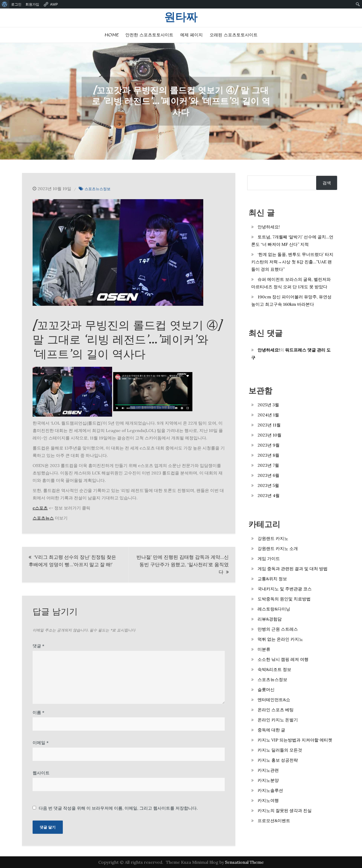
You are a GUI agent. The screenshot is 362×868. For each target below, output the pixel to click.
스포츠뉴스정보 (98, 188)
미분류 (264, 649)
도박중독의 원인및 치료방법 (284, 598)
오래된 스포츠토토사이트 (234, 35)
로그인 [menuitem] (16, 4)
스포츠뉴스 (43, 518)
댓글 (38, 645)
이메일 (40, 742)
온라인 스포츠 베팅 (276, 709)
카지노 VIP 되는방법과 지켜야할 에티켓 (295, 740)
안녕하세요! (269, 226)
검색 (327, 182)
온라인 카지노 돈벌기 (278, 719)
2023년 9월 (269, 445)
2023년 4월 (269, 495)
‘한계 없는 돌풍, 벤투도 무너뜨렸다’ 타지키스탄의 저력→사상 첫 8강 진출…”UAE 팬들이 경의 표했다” (292, 262)
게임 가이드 (269, 558)
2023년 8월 (268, 455)
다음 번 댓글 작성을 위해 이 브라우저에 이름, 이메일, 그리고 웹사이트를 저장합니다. (118, 808)
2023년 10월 (269, 435)
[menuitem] (4, 4)
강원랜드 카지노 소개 (278, 548)
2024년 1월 (268, 414)
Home (111, 35)
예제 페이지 (191, 35)
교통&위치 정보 (272, 578)
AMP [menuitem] (54, 4)
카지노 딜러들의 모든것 (280, 750)
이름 (38, 712)
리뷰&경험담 (270, 619)
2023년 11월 (269, 425)
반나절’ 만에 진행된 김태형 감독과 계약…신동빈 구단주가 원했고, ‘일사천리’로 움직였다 (182, 564)
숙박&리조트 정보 (274, 669)
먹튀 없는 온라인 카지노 (280, 639)
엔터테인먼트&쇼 (274, 699)
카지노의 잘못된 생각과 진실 (285, 810)
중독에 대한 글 (271, 729)
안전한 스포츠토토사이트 (149, 35)
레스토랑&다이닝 (274, 609)
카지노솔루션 (270, 790)
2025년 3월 (268, 404)
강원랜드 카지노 (273, 538)
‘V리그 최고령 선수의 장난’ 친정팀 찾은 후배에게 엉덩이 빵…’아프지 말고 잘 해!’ (72, 561)
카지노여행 (268, 800)
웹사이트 (41, 772)
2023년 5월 (268, 485)
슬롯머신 (266, 689)
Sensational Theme (244, 862)
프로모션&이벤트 (274, 820)
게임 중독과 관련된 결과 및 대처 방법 (293, 568)
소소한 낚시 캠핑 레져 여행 (283, 659)
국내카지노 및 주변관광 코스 (285, 588)
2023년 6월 (268, 475)
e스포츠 (40, 508)
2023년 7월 (268, 465)
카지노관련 (268, 770)
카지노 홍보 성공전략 (278, 760)
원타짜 (181, 17)
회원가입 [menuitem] (32, 4)
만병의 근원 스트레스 (278, 629)
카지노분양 (268, 780)
